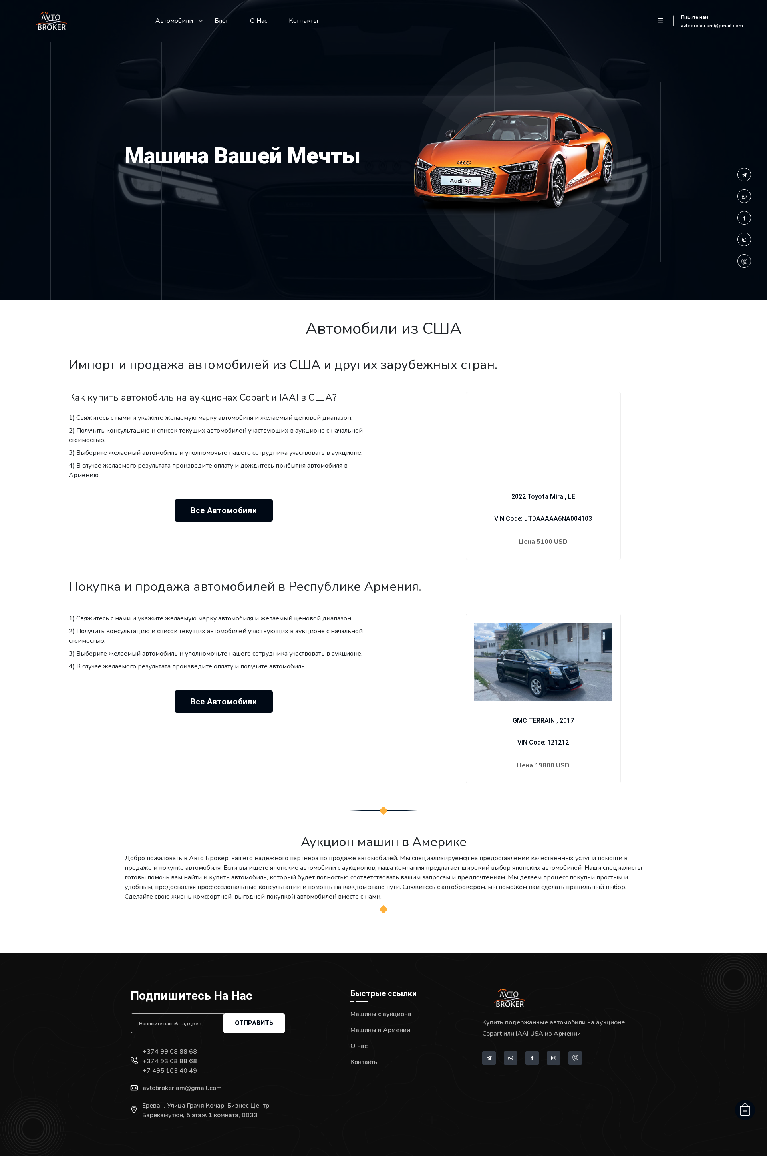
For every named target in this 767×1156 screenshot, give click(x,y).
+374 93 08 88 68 (170, 1061)
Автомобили (174, 20)
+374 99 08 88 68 (170, 1051)
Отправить (254, 1023)
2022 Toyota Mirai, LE (543, 496)
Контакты (303, 20)
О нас (258, 20)
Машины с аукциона (380, 1014)
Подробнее (543, 566)
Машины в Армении (380, 1030)
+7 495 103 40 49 (170, 1070)
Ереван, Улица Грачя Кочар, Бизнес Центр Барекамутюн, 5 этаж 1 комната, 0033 (205, 1110)
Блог (222, 20)
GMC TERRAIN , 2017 (543, 720)
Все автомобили (224, 510)
